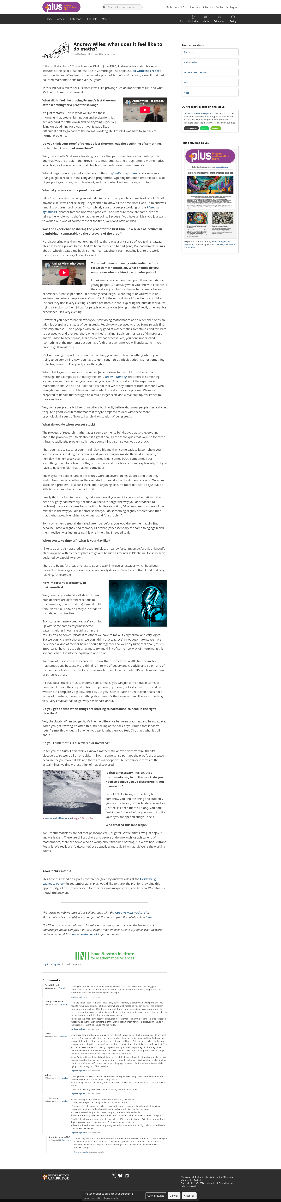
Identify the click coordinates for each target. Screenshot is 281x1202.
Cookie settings (155, 1195)
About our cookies (93, 1198)
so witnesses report (147, 71)
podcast (201, 113)
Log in (45, 964)
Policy (233, 21)
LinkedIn (190, 247)
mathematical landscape (58, 818)
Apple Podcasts (191, 128)
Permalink (63, 988)
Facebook (230, 244)
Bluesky (221, 244)
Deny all (174, 1195)
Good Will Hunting (114, 377)
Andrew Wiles (190, 62)
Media (206, 21)
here (149, 917)
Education (219, 21)
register (57, 964)
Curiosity (193, 21)
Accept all (189, 1195)
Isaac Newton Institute (130, 913)
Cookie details (111, 1198)
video (186, 92)
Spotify (204, 128)
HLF (185, 82)
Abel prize (189, 52)
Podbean (215, 128)
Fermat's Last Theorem (195, 72)
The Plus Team (79, 54)
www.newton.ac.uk (84, 934)
